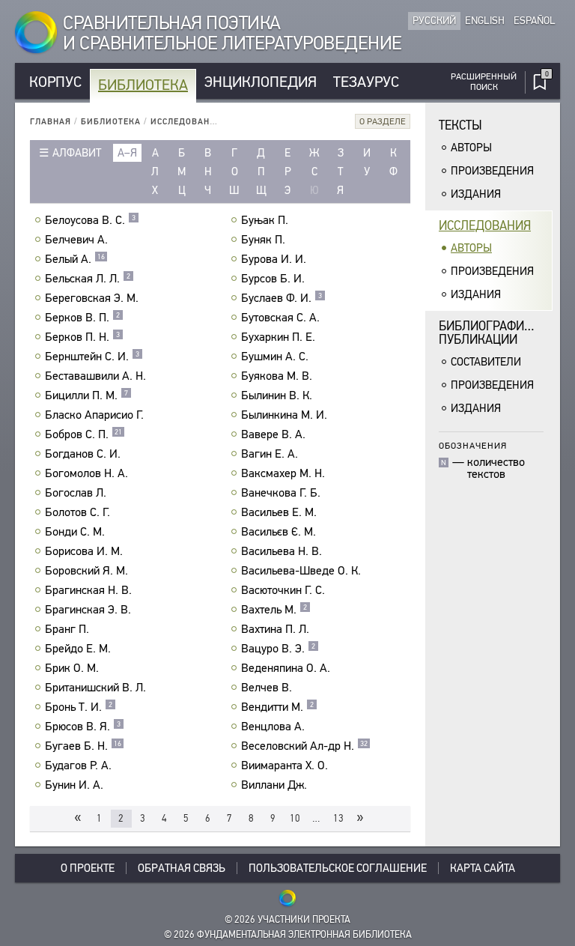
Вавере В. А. (273, 434)
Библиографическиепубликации (496, 333)
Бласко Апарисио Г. (94, 415)
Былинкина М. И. (284, 415)
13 (338, 818)
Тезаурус (366, 82)
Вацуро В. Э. (278, 648)
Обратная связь (181, 868)
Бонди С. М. (75, 532)
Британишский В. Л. (95, 687)
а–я (127, 153)
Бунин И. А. (74, 785)
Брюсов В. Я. (83, 726)
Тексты (460, 125)
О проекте (88, 868)
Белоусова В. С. (90, 220)
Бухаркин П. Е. (278, 337)
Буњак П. (264, 220)
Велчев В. (266, 687)
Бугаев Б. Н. (83, 746)
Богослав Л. (75, 493)
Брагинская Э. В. (88, 609)
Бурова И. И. (273, 259)
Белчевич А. (76, 239)
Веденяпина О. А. (285, 668)
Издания (476, 194)
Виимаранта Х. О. (284, 765)
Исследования (186, 122)
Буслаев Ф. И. (281, 298)
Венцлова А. (273, 726)
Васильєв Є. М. (278, 532)
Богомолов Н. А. (86, 473)
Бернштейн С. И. (92, 356)
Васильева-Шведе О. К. (301, 570)
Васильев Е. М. (279, 512)
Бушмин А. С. (274, 356)
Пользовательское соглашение (338, 868)
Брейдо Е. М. (78, 648)
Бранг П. (67, 629)
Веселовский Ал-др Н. (304, 746)
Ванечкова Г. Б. (280, 493)
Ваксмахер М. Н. (283, 473)
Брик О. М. (72, 668)
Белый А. (75, 259)
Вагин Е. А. (269, 454)
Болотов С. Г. (77, 512)
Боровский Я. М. (86, 570)
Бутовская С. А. (280, 317)
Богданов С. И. (83, 454)
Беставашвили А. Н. (95, 376)
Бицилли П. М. (86, 395)
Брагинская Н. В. (88, 590)
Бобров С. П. (83, 434)
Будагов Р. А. (78, 765)
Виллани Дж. (274, 785)
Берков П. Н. (82, 337)
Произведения (492, 171)
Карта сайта (482, 868)
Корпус (55, 82)
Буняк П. (263, 239)
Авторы (471, 147)
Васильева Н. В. (281, 551)
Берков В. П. (82, 317)
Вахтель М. (274, 609)
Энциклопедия (260, 82)
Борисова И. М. (84, 551)
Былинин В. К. (276, 395)
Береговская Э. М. (92, 298)
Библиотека (143, 85)
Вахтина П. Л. (275, 629)
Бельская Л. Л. (87, 278)
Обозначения (473, 445)
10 (295, 818)
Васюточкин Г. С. (283, 590)
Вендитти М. (277, 707)
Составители (486, 362)
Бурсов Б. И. (273, 278)
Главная (50, 122)
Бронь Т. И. (78, 707)
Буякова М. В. (276, 376)
